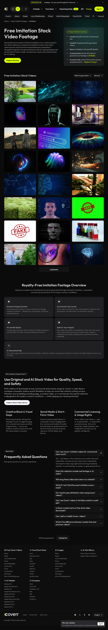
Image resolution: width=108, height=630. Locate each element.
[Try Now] (77, 2)
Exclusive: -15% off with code (87, 123)
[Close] (103, 2)
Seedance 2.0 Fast (9, 594)
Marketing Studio (68, 9)
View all (101, 16)
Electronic (32, 568)
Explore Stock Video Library (17, 403)
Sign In (99, 9)
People (6, 556)
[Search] (18, 9)
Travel (6, 568)
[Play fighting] (20, 138)
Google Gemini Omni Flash (12, 599)
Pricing (88, 9)
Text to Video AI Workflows (88, 553)
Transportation (8, 571)
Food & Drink (8, 566)
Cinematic (32, 563)
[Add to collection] (33, 130)
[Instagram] (75, 615)
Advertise (32, 596)
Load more (54, 269)
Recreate (20, 146)
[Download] (33, 146)
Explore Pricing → (90, 62)
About (31, 584)
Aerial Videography (9, 563)
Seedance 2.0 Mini (9, 596)
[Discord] (89, 615)
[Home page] (6, 9)
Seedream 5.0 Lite (9, 604)
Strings (32, 574)
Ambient (32, 571)
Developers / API (34, 589)
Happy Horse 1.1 (8, 607)
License (25, 615)
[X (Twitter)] (80, 615)
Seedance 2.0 (8, 589)
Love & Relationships (10, 558)
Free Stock (50, 9)
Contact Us (63, 538)
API (82, 9)
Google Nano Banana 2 (11, 586)
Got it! (101, 624)
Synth (31, 553)
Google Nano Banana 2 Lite (12, 591)
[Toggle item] (101, 453)
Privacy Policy (33, 615)
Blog (31, 591)
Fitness (6, 561)
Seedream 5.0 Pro (9, 601)
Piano (31, 561)
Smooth (32, 566)
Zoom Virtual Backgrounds (11, 576)
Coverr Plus (33, 586)
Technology (7, 574)
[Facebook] (84, 615)
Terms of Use (43, 615)
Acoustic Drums (34, 576)
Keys (31, 558)
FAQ (31, 594)
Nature (6, 553)
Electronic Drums (34, 556)
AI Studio (36, 9)
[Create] (13, 9)
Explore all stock (12, 60)
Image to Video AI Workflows (88, 556)
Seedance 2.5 (8, 584)
